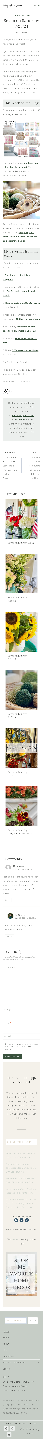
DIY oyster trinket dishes (25, 350)
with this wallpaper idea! (27, 319)
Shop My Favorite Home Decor (18, 1381)
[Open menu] (35, 5)
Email (7, 1023)
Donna (17, 866)
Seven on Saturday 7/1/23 (21, 542)
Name (7, 1009)
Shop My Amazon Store (15, 1386)
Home (6, 1337)
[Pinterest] (9, 1434)
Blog (5, 1350)
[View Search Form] (39, 5)
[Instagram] (12, 1428)
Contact (6, 1368)
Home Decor (9, 1356)
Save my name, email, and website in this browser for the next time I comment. (21, 1046)
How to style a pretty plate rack (22, 303)
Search (33, 1320)
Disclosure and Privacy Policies (21, 1423)
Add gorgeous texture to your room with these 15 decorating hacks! (20, 236)
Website (8, 1036)
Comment (9, 967)
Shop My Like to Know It (15, 1390)
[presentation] (21, 519)
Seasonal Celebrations (14, 1362)
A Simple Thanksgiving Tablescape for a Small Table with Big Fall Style (21, 1167)
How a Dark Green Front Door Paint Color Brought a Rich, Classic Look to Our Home (21, 1203)
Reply (7, 900)
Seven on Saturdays (21, 16)
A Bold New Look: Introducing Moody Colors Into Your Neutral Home (33, 465)
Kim (17, 915)
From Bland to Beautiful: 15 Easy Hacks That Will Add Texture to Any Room (10, 465)
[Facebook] (6, 1428)
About (6, 1343)
